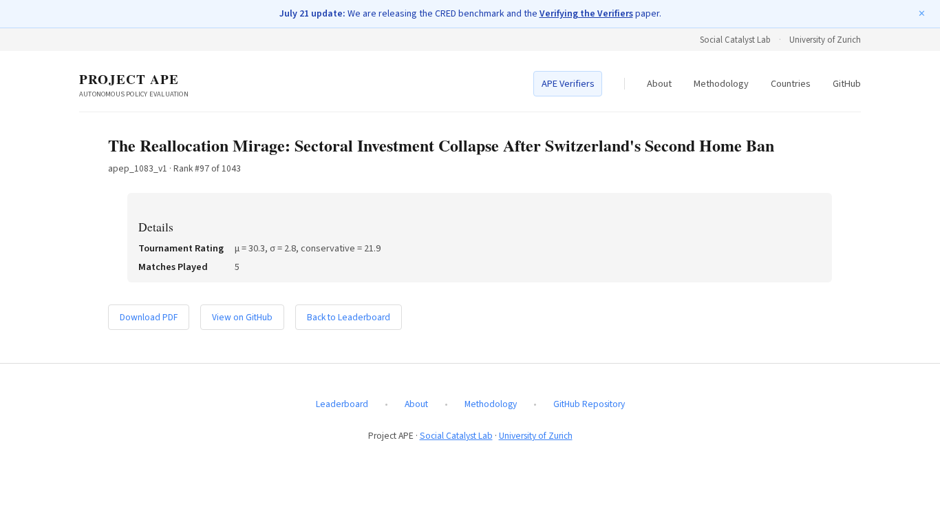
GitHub (847, 83)
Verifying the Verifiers (586, 14)
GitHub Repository (589, 404)
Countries (791, 83)
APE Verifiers (568, 83)
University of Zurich (825, 40)
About (659, 83)
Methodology (721, 83)
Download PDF (149, 317)
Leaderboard (342, 404)
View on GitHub (242, 317)
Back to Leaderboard (348, 317)
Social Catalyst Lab (735, 40)
